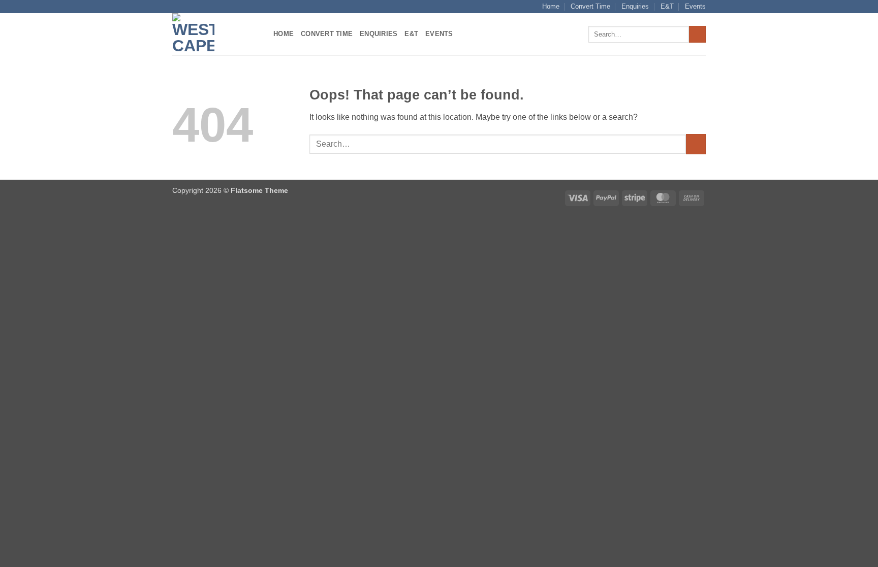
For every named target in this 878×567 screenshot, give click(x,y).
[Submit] (697, 34)
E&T (667, 6)
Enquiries (635, 6)
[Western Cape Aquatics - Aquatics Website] (215, 34)
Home (550, 6)
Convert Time (590, 6)
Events (695, 6)
